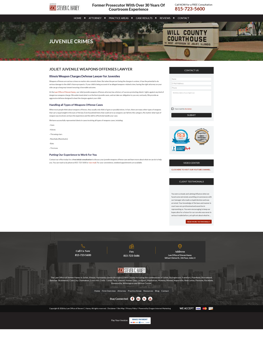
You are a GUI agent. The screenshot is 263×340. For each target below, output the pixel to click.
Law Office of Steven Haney (65, 92)
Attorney (95, 18)
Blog (157, 291)
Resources (148, 291)
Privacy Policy (131, 308)
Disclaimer (111, 308)
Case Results (144, 18)
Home (77, 18)
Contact (183, 18)
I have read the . (183, 109)
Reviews (165, 18)
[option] (191, 203)
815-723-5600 (190, 8)
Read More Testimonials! (198, 222)
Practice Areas (119, 18)
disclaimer (188, 109)
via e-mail (92, 163)
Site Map (121, 308)
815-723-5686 (131, 255)
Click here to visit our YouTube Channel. (191, 170)
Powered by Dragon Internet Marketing (155, 308)
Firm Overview (109, 291)
